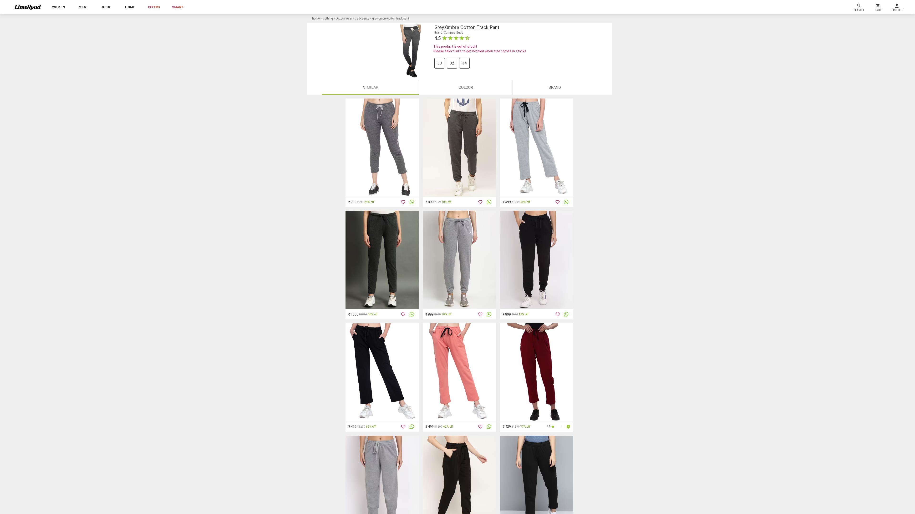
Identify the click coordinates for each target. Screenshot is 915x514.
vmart (177, 7)
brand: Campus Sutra (448, 32)
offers (154, 7)
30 (439, 63)
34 (464, 63)
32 (452, 63)
